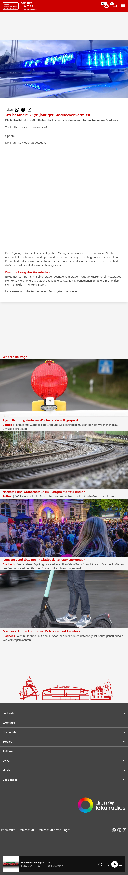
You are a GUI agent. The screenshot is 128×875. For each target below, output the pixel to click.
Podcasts (8, 713)
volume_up (100, 864)
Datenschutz (26, 830)
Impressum (8, 830)
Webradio (9, 722)
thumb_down (109, 864)
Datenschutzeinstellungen (54, 830)
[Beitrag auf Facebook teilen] (23, 110)
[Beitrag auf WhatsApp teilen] (17, 110)
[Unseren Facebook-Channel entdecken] (119, 830)
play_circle (115, 864)
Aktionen (8, 751)
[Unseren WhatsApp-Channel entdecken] (114, 830)
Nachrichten (10, 732)
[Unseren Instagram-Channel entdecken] (125, 830)
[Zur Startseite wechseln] (11, 6)
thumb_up (121, 864)
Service (7, 741)
